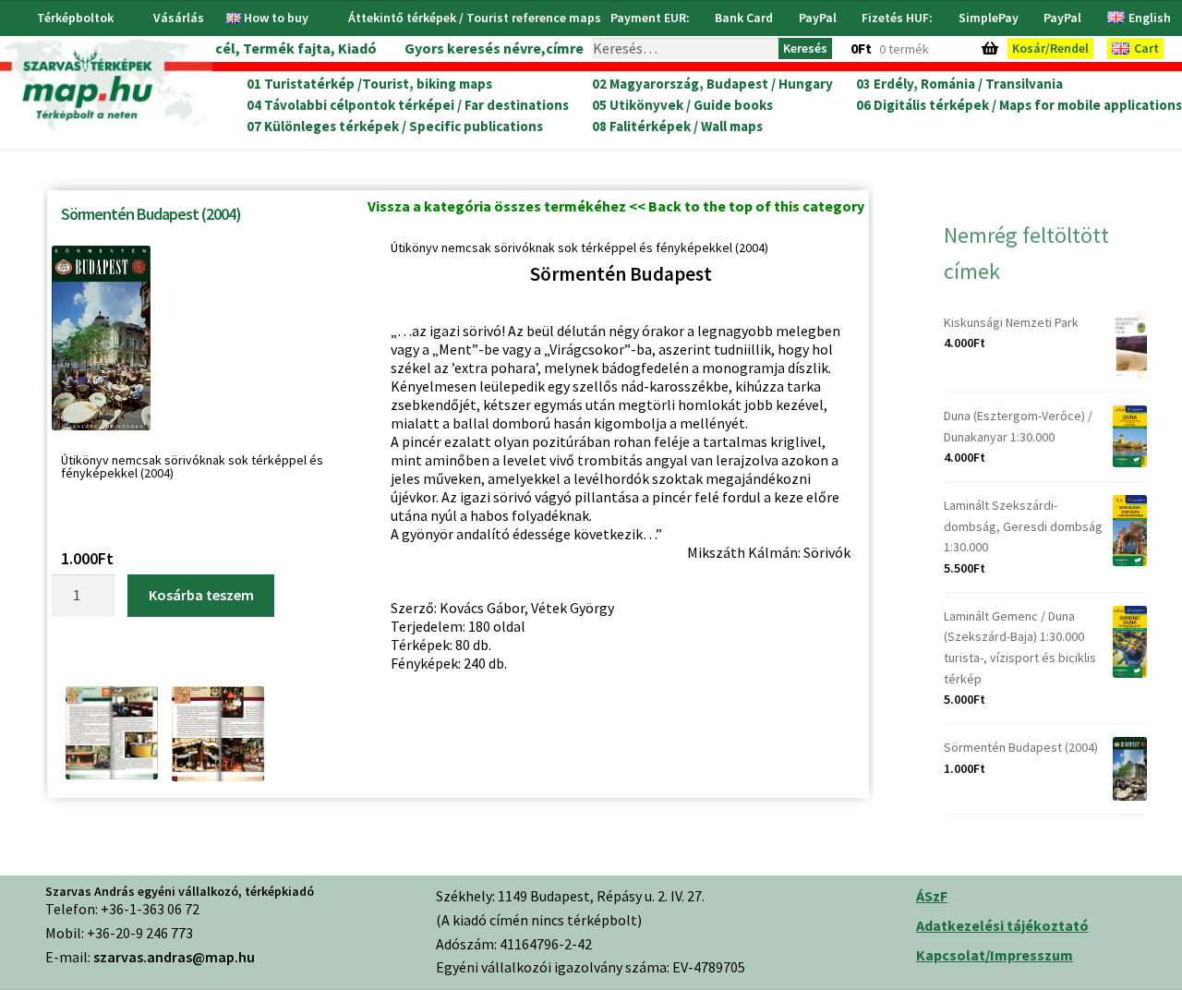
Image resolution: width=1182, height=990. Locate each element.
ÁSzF (931, 896)
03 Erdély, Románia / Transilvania (959, 84)
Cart (1146, 48)
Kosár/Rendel (1050, 48)
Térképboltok (75, 17)
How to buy (276, 17)
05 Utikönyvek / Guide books (682, 105)
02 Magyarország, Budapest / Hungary (712, 84)
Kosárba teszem (201, 595)
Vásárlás (178, 17)
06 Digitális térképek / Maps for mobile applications (1019, 105)
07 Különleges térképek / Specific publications (395, 126)
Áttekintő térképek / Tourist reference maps (474, 17)
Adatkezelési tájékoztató (1002, 925)
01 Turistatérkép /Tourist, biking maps (369, 84)
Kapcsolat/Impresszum (994, 955)
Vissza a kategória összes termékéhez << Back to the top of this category (616, 206)
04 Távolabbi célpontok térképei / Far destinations (408, 105)
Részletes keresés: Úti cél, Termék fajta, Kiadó (219, 48)
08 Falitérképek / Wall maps (677, 126)
